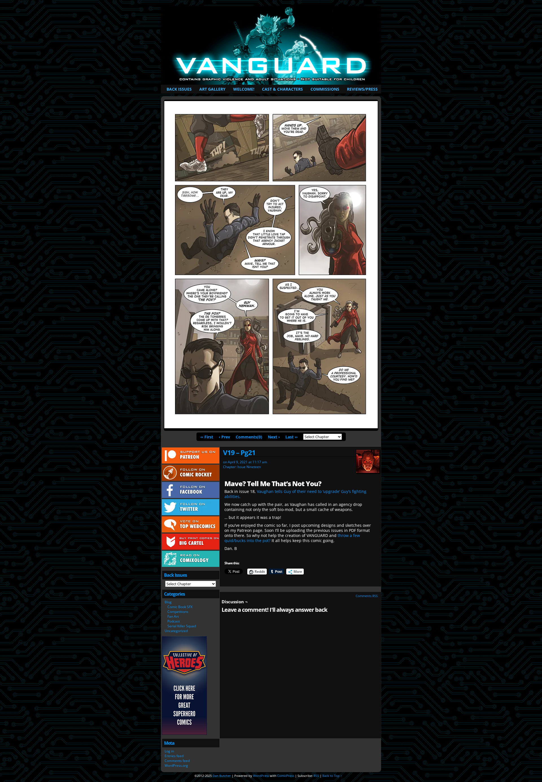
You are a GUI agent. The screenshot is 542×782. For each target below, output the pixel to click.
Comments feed (177, 760)
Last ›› (291, 437)
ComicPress (285, 776)
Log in (169, 751)
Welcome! (243, 89)
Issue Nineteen (249, 466)
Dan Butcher (222, 776)
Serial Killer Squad (181, 626)
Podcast (173, 621)
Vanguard (272, 45)
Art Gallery (212, 89)
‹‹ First (206, 437)
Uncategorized (176, 630)
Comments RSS (367, 596)
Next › (274, 437)
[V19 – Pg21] (271, 426)
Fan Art (173, 616)
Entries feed (174, 755)
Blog (168, 602)
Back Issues (179, 89)
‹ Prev (224, 437)
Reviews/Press (362, 89)
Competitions (177, 611)
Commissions (325, 89)
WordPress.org (176, 765)
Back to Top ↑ (332, 776)
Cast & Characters (282, 89)
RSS (316, 776)
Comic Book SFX (180, 606)
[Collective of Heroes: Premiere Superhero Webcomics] (184, 733)
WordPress (261, 776)
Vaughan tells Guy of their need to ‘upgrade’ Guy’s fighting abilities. (295, 494)
